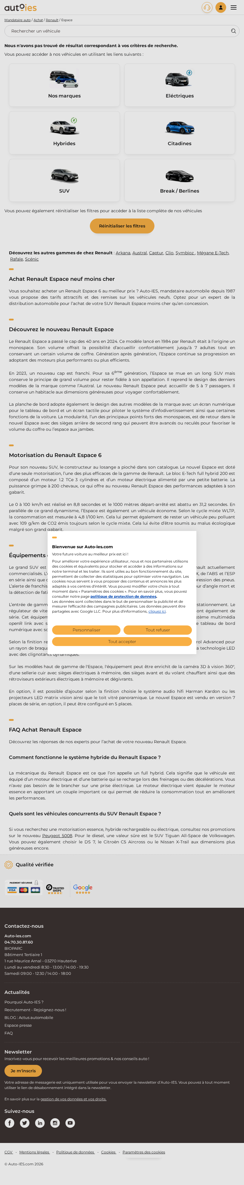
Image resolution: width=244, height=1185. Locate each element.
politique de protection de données (123, 596)
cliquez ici (157, 611)
